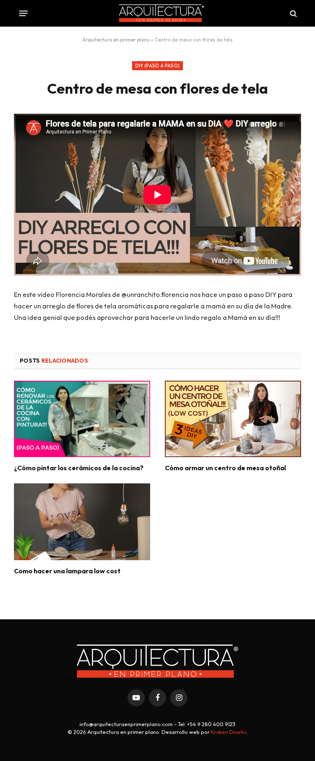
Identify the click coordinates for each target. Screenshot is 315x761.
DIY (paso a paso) (157, 66)
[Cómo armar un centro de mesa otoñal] (233, 419)
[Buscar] (292, 13)
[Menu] (23, 13)
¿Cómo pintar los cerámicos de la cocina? (79, 468)
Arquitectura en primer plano (116, 40)
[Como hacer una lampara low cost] (82, 521)
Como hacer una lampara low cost (67, 571)
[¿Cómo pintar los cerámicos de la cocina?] (82, 419)
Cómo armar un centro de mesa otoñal (225, 468)
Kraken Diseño (229, 732)
